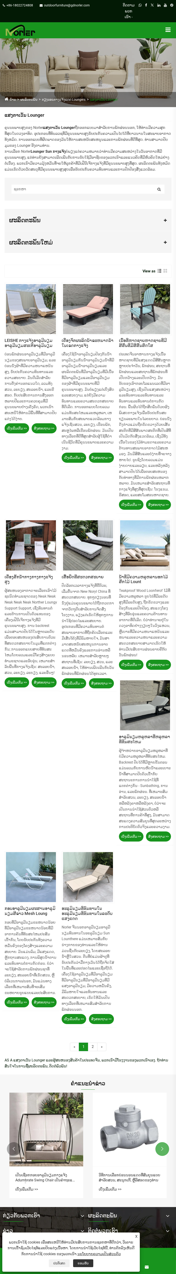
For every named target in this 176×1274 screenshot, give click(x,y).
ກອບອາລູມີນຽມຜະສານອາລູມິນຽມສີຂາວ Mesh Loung (30, 911)
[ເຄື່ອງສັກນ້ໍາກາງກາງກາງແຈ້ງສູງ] (31, 545)
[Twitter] (152, 11)
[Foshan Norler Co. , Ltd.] (20, 30)
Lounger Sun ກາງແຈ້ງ (48, 151)
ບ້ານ (13, 99)
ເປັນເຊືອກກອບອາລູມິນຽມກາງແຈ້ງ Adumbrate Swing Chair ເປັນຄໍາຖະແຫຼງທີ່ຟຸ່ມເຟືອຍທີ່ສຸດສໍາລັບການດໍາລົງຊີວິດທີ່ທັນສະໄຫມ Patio (46, 1178)
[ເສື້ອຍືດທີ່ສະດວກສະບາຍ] (88, 545)
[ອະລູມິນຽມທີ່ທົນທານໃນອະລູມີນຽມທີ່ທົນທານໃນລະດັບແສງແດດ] (88, 877)
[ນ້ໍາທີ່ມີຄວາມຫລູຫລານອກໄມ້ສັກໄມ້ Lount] (145, 545)
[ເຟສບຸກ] (146, 11)
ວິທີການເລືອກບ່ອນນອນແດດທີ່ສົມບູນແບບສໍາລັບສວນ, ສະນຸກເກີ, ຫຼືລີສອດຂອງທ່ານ (129, 1177)
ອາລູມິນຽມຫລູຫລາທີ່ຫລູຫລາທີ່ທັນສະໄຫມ (144, 739)
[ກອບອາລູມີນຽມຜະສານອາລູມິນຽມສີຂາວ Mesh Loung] (31, 877)
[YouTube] (165, 11)
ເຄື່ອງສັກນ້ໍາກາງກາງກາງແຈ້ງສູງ (29, 579)
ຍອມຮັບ (83, 1263)
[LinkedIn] (158, 11)
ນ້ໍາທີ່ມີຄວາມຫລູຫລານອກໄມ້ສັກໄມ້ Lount (143, 579)
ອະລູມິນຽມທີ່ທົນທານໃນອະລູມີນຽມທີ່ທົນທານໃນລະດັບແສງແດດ (87, 913)
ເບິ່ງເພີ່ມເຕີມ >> (17, 428)
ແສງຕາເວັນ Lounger (104, 99)
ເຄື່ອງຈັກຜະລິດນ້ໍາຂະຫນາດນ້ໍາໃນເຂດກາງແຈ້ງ (87, 343)
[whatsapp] (140, 11)
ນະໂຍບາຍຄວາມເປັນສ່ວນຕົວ (99, 1254)
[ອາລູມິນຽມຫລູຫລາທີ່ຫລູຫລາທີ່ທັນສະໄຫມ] (145, 705)
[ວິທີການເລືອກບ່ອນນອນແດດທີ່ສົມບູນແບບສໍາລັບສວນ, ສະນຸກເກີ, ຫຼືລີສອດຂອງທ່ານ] (130, 1129)
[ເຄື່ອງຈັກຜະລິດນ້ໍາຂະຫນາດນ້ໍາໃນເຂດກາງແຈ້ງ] (88, 309)
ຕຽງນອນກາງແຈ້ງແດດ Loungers (63, 99)
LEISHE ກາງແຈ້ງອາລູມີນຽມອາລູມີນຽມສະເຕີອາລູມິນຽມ (28, 343)
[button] (14, 1149)
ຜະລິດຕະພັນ (28, 99)
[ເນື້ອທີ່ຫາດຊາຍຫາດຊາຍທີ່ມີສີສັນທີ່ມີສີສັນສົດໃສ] (145, 309)
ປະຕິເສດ (59, 1263)
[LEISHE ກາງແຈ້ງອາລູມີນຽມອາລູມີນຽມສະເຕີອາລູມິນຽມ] (31, 309)
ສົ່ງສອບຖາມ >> (44, 428)
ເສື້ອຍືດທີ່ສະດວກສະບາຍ (83, 576)
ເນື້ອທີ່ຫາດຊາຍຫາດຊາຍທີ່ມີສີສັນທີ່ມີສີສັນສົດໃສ (143, 343)
